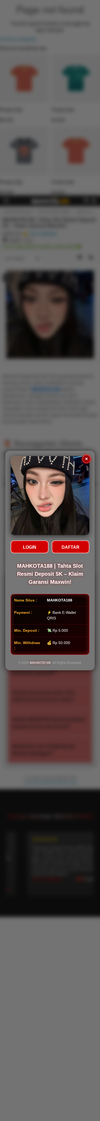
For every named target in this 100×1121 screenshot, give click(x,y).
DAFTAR (70, 547)
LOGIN (29, 547)
